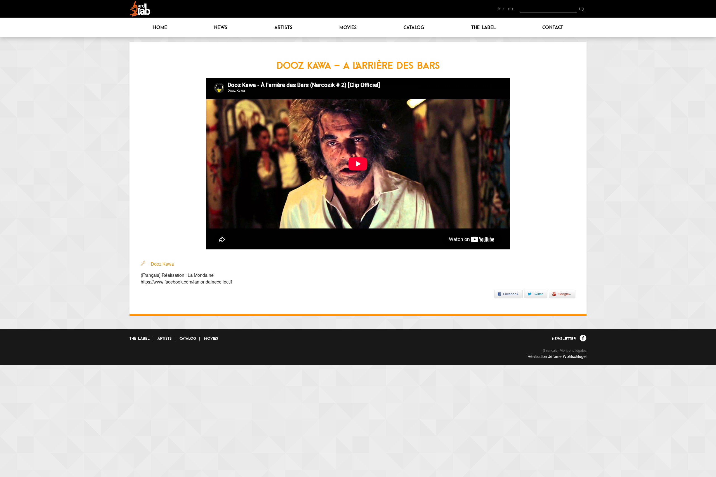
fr (499, 9)
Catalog (414, 27)
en (510, 9)
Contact (552, 27)
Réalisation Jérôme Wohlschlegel (557, 356)
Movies (348, 27)
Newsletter (564, 338)
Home (160, 27)
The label (483, 27)
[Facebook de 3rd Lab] (583, 339)
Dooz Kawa (162, 264)
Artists (283, 27)
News (220, 27)
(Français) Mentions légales (565, 350)
